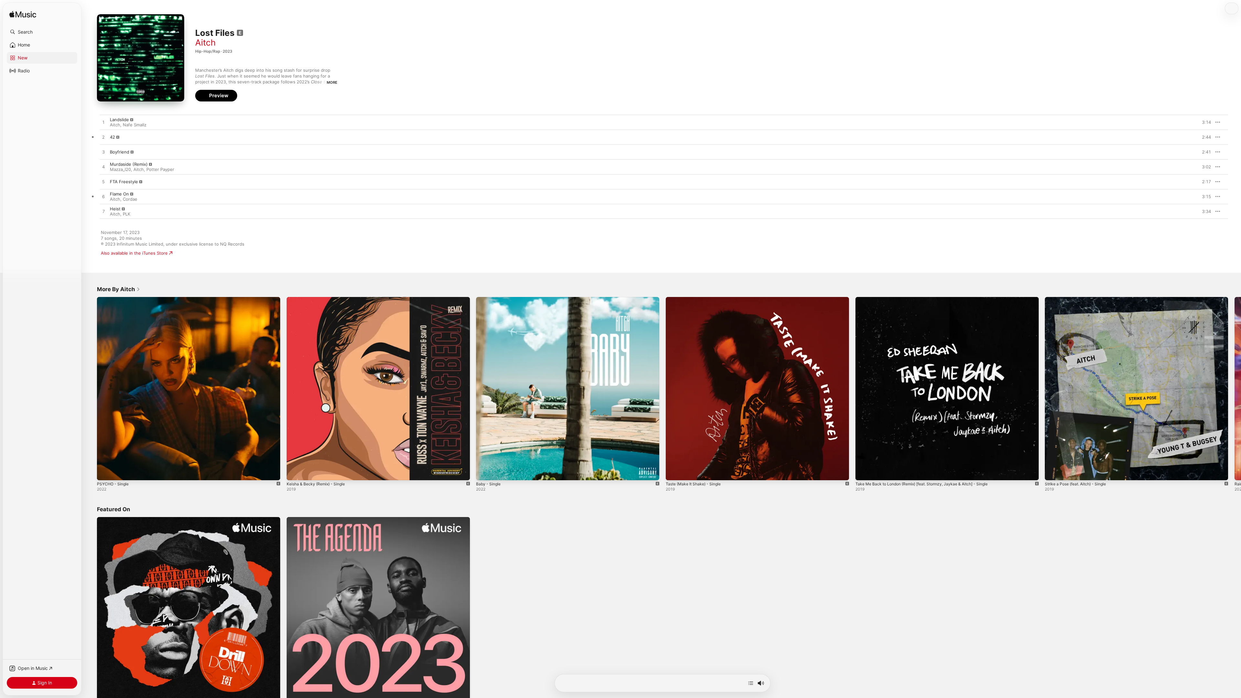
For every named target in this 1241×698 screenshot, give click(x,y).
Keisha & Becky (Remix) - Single (318, 299)
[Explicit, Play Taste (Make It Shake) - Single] (674, 472)
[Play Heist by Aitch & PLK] (103, 212)
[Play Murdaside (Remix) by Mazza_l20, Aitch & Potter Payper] (103, 167)
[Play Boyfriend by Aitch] (103, 152)
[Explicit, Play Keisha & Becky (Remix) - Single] (295, 472)
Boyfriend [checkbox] (119, 151)
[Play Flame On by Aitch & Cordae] (103, 197)
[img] (22, 14)
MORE (332, 82)
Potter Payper (160, 169)
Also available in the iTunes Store (134, 253)
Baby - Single (489, 299)
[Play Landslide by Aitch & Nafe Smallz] (103, 122)
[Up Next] (751, 683)
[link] (118, 289)
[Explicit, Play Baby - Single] (484, 472)
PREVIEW (1204, 122)
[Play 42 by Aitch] (103, 137)
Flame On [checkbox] (119, 193)
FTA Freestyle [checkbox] (124, 181)
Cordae (130, 199)
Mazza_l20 (120, 169)
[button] (42, 31)
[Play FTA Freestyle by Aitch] (103, 182)
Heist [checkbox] (115, 208)
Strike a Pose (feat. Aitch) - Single (1079, 299)
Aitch (205, 42)
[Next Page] (1234, 388)
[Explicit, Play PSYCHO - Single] (105, 472)
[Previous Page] (90, 388)
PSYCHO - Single (114, 299)
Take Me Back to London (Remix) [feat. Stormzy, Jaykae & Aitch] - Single (928, 299)
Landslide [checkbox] (119, 119)
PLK (126, 214)
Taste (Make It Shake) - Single (696, 299)
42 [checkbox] (112, 137)
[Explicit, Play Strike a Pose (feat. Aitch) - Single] (1053, 472)
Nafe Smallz (134, 124)
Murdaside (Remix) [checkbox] (129, 164)
